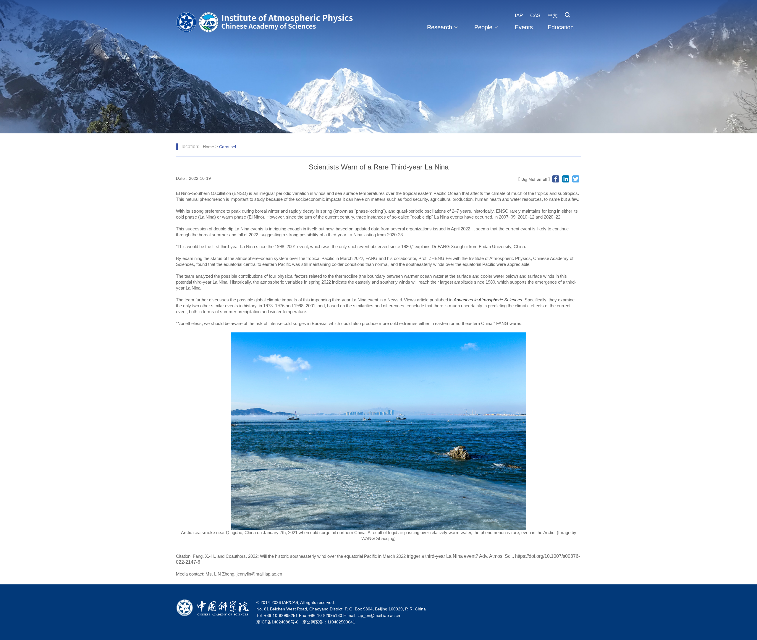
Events (524, 27)
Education (561, 27)
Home (208, 146)
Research (439, 27)
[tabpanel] (378, 66)
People (483, 27)
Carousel (227, 146)
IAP (519, 15)
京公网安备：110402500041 (329, 622)
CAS (535, 15)
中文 (553, 15)
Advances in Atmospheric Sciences (488, 299)
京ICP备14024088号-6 (277, 622)
